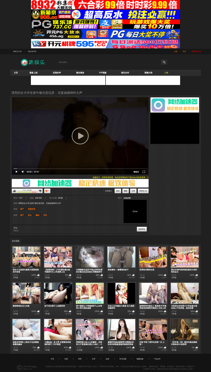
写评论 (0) (143, 191)
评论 (15, 228)
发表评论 (141, 229)
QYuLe (34, 366)
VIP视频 (102, 73)
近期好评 (57, 73)
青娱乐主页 (17, 51)
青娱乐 (136, 172)
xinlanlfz (127, 198)
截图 (125, 191)
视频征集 (140, 359)
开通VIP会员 (196, 51)
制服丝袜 (31, 209)
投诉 (118, 191)
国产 (22, 209)
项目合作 (125, 73)
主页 (16, 73)
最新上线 (34, 73)
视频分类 (148, 73)
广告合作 (157, 359)
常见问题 (122, 359)
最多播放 (80, 73)
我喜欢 (14, 191)
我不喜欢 (40, 191)
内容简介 (108, 191)
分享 (133, 191)
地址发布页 (32, 51)
